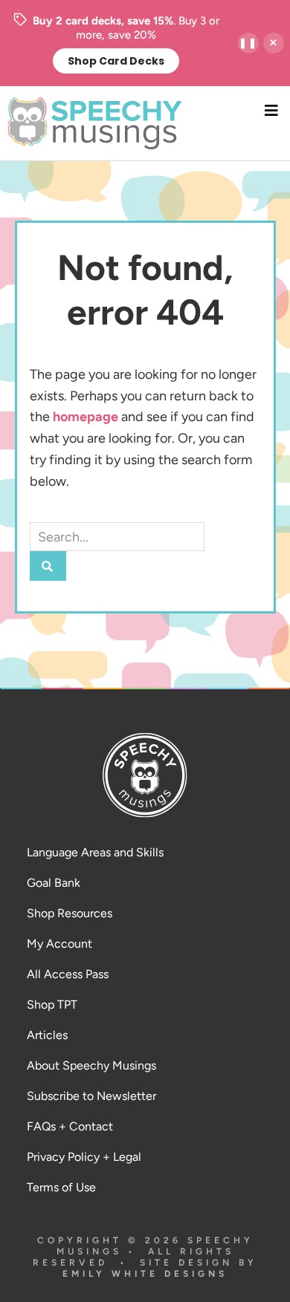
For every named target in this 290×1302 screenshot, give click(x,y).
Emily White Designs (145, 1274)
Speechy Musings (145, 123)
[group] (116, 43)
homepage (85, 416)
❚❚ (248, 42)
